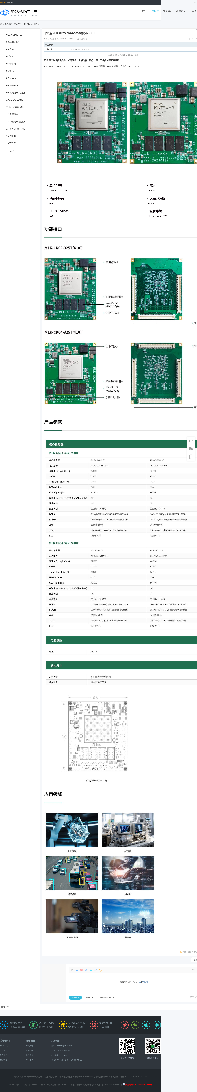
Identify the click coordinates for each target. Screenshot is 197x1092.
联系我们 (56, 1040)
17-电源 (10, 150)
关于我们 (5, 1040)
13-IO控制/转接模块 (15, 121)
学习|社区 (154, 11)
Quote (91, 970)
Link (86, 970)
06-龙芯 (10, 71)
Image (82, 970)
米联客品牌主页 (53, 1085)
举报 (189, 952)
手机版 (42, 1085)
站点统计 (25, 1085)
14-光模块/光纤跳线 (15, 129)
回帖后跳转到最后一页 (107, 997)
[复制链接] (92, 33)
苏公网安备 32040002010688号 (138, 1085)
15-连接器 (11, 136)
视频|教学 (180, 11)
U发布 (46, 39)
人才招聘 (4, 1050)
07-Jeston (11, 78)
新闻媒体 (29, 1046)
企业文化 (4, 1046)
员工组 (52, 39)
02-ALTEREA (12, 42)
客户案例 (29, 1055)
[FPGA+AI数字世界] (19, 13)
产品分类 (17, 24)
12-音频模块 (12, 114)
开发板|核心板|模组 (30, 24)
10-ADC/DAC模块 (15, 100)
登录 (139, 982)
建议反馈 (4, 1060)
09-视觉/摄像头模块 (15, 93)
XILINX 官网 (14, 1085)
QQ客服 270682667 (59, 1055)
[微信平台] (153, 1046)
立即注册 (145, 982)
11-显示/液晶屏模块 (15, 107)
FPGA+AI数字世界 (1, 24)
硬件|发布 (167, 11)
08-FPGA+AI (12, 85)
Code (96, 970)
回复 (184, 952)
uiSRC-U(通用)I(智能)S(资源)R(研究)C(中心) (81, 1085)
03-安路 (10, 49)
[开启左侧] (42, 31)
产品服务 (29, 1060)
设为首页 (3, 3)
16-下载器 (11, 143)
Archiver (33, 1085)
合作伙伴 (30, 1040)
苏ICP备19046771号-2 (111, 1085)
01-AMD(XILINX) (14, 35)
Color (77, 970)
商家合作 (29, 1050)
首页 (143, 11)
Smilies (100, 970)
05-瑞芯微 (11, 64)
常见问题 (4, 1055)
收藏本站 (10, 3)
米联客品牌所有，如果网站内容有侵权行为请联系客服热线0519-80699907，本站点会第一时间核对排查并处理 (77, 1077)
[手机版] (127, 1046)
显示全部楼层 (82, 39)
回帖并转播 (89, 997)
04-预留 (10, 56)
